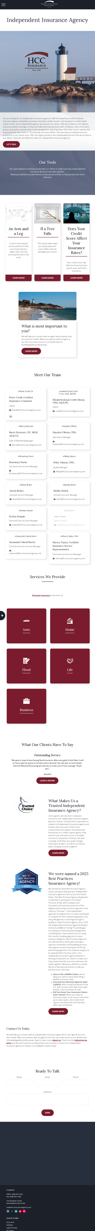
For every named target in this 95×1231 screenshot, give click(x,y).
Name (19, 1077)
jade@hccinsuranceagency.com (70, 525)
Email (47, 1077)
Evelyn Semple (17, 516)
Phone (76, 1077)
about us (56, 1040)
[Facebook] (8, 1211)
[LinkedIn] (10, 416)
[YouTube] (20, 1211)
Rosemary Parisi (18, 462)
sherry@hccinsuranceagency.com (70, 558)
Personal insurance (41, 595)
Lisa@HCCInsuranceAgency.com (70, 411)
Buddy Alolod (61, 490)
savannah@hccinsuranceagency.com (25, 553)
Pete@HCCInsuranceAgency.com (26, 410)
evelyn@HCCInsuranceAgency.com (27, 525)
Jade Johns (60, 516)
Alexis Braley (17, 490)
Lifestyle (9, 1225)
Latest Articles (11, 1228)
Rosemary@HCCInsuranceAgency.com (26, 473)
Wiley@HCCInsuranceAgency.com (70, 471)
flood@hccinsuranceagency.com (71, 499)
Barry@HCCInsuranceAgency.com (26, 445)
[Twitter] (12, 1211)
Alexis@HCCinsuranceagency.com (27, 499)
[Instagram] (24, 1211)
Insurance (10, 1222)
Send (47, 1112)
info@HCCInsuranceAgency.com (18, 1207)
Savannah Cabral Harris (22, 542)
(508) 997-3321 (17, 1194)
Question (48, 1092)
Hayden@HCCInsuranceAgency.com (68, 444)
